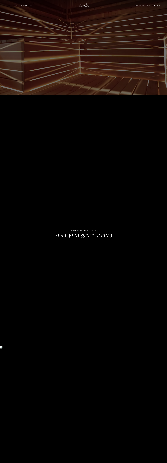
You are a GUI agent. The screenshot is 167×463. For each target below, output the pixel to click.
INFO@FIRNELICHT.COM (153, 5)
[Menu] (5, 5)
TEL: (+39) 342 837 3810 (139, 5)
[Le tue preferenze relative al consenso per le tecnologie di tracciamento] (1, 347)
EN (9, 5)
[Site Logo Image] (83, 6)
